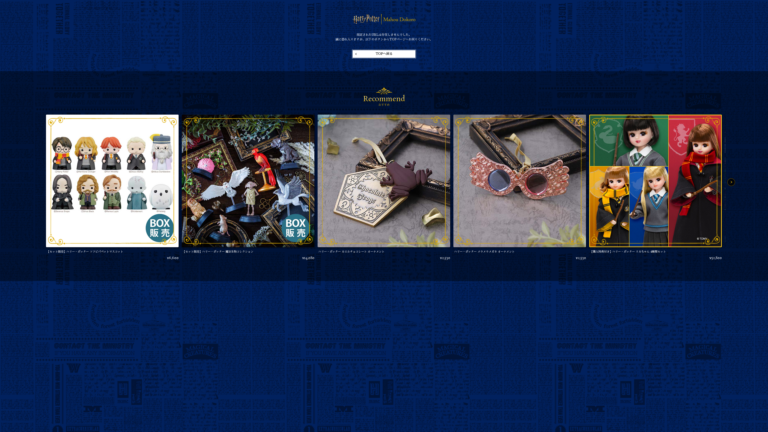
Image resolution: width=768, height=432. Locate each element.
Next (731, 182)
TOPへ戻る (384, 53)
